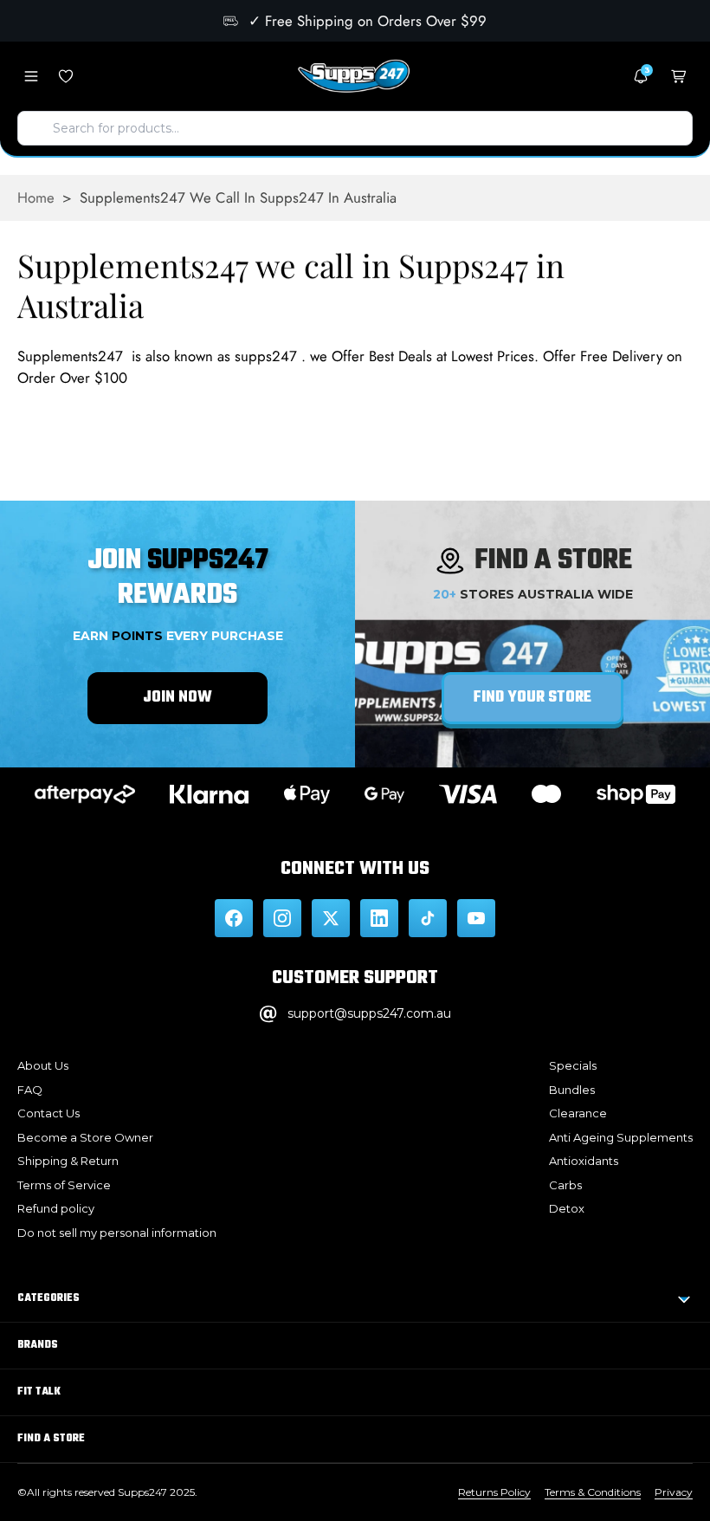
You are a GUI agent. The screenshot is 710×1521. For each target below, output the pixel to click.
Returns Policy (494, 1491)
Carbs (565, 1185)
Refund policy (55, 1208)
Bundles (572, 1090)
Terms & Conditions (593, 1491)
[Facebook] (234, 918)
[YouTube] (476, 918)
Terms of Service (64, 1185)
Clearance (578, 1113)
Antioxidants (583, 1161)
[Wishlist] (66, 76)
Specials (573, 1065)
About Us (42, 1065)
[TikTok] (428, 918)
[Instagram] (282, 918)
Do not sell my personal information (116, 1232)
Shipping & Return (68, 1161)
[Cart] (679, 76)
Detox (566, 1208)
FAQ (29, 1090)
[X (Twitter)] (331, 918)
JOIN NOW (177, 697)
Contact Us (48, 1113)
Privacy (674, 1491)
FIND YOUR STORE (532, 697)
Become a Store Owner (85, 1137)
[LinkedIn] (379, 918)
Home (36, 197)
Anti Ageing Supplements (621, 1137)
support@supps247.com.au (369, 1013)
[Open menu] (31, 76)
